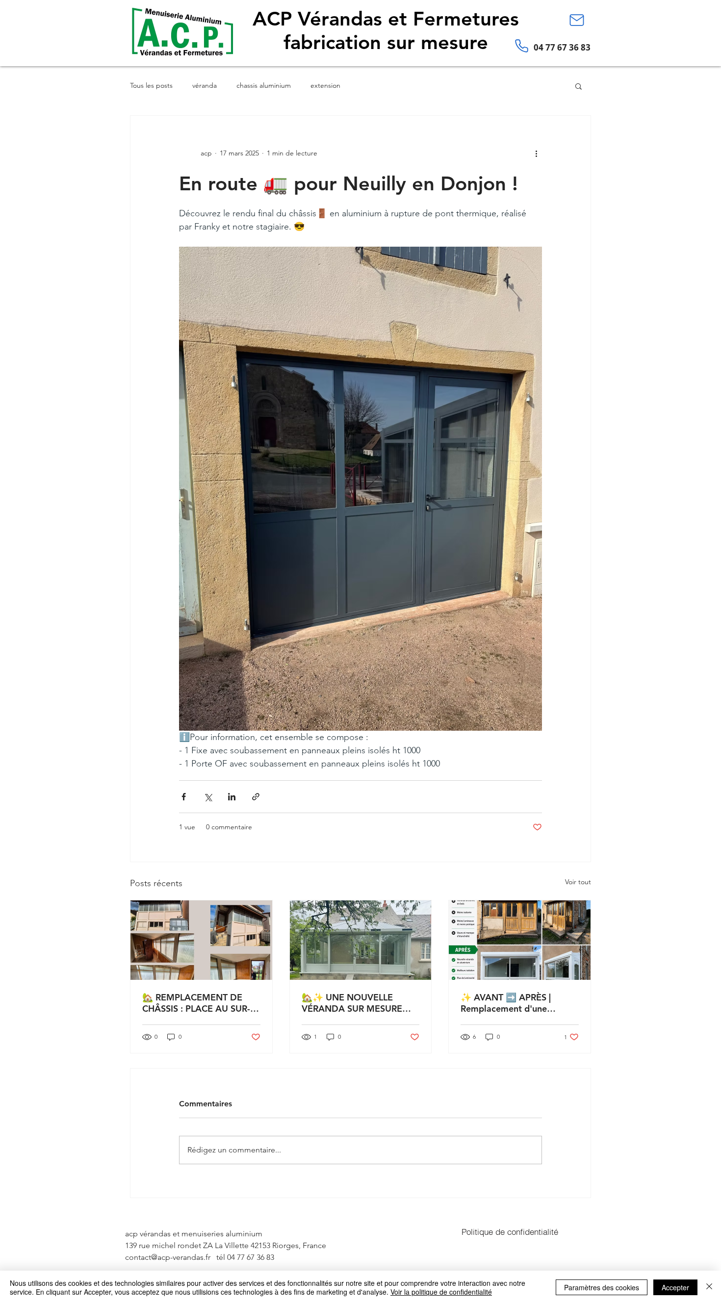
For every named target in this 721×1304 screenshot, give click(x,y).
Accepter (675, 1287)
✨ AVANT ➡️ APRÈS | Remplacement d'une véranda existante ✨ (506, 1003)
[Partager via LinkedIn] (231, 796)
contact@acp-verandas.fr (167, 1257)
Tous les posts (151, 85)
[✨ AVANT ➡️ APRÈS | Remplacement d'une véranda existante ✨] (520, 940)
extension (325, 85)
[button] (578, 86)
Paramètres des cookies (601, 1287)
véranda (204, 85)
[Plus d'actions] (536, 153)
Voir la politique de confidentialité (441, 1292)
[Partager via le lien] (255, 796)
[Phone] (521, 45)
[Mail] (577, 20)
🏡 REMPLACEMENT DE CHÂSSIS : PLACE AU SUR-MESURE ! (196, 1003)
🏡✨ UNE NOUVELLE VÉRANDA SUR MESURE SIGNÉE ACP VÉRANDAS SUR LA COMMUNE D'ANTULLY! (353, 1003)
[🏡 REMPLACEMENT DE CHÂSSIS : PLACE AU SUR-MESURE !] (201, 940)
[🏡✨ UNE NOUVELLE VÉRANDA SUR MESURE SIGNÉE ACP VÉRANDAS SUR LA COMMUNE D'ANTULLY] (361, 940)
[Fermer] (709, 1287)
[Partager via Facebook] (183, 796)
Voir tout (578, 881)
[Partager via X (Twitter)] (207, 796)
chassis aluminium (263, 85)
